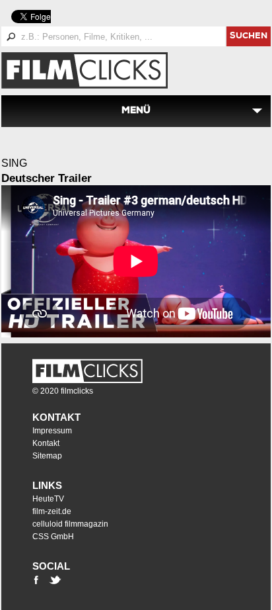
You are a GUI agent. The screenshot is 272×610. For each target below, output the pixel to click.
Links (47, 485)
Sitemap (47, 455)
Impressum (52, 430)
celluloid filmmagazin (70, 524)
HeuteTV (48, 498)
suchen (248, 36)
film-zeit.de (51, 511)
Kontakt (56, 417)
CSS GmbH (53, 536)
